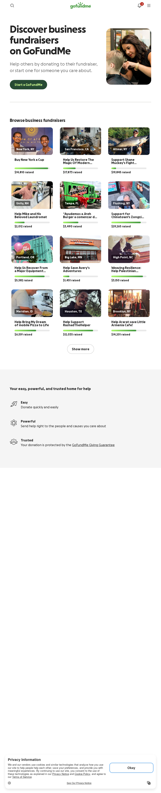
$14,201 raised (120, 334)
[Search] (12, 5)
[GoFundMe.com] (80, 5)
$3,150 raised (120, 280)
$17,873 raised (72, 172)
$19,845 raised (121, 172)
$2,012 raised (23, 226)
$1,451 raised (71, 280)
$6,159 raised (23, 334)
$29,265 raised (121, 226)
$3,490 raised (72, 226)
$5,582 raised (24, 280)
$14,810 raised (24, 172)
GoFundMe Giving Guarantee (93, 445)
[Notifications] (139, 5)
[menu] (149, 5)
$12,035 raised (72, 334)
